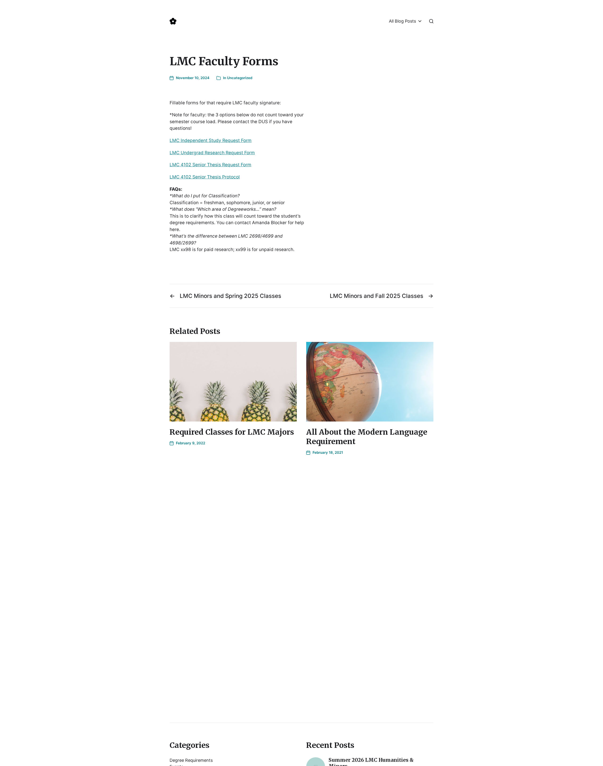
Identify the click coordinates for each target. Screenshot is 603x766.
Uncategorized (239, 78)
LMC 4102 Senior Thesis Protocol (205, 177)
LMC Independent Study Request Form (211, 140)
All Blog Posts (402, 21)
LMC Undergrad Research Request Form (212, 152)
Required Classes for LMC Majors (232, 432)
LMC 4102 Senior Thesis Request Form (210, 164)
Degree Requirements (191, 760)
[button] (431, 21)
